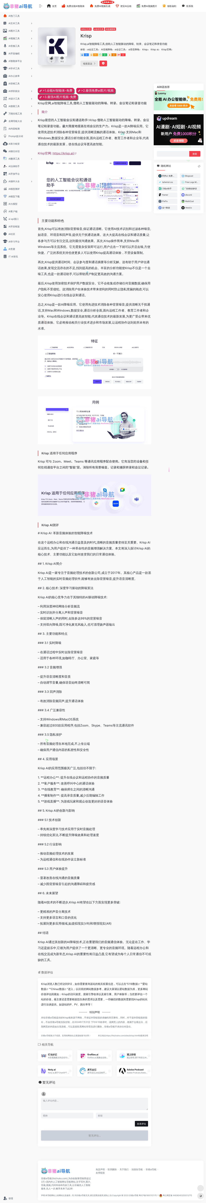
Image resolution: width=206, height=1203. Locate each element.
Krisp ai (154, 49)
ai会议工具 (98, 29)
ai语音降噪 (133, 49)
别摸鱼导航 (137, 1169)
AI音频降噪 (110, 29)
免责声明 (100, 1169)
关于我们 (124, 1169)
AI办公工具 (86, 29)
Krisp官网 (166, 49)
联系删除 (112, 1169)
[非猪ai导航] (55, 1171)
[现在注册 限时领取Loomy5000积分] (179, 100)
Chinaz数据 (57, 989)
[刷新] (199, 166)
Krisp (145, 49)
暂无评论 (48, 1082)
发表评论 (141, 1123)
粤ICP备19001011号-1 (149, 1195)
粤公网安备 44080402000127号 (177, 1195)
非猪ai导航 (151, 1169)
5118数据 (132, 983)
